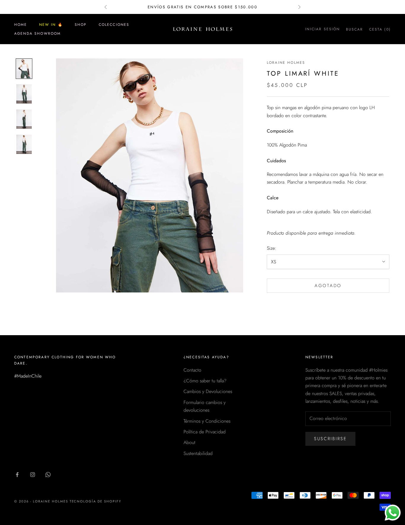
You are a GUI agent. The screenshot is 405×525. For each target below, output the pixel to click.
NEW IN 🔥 (51, 24)
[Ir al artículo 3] (24, 119)
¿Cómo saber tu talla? (205, 380)
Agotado (328, 285)
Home (20, 24)
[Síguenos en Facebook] (17, 475)
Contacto (192, 370)
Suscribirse (330, 438)
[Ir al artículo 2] (24, 94)
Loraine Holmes (286, 62)
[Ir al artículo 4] (24, 144)
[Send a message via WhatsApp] (392, 512)
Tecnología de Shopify (96, 501)
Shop (81, 24)
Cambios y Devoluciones (208, 391)
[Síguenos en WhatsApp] (48, 475)
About (189, 442)
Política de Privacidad (205, 431)
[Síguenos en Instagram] (33, 475)
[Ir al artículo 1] (24, 68)
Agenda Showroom (37, 33)
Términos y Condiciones (207, 421)
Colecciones (114, 24)
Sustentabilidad (198, 453)
